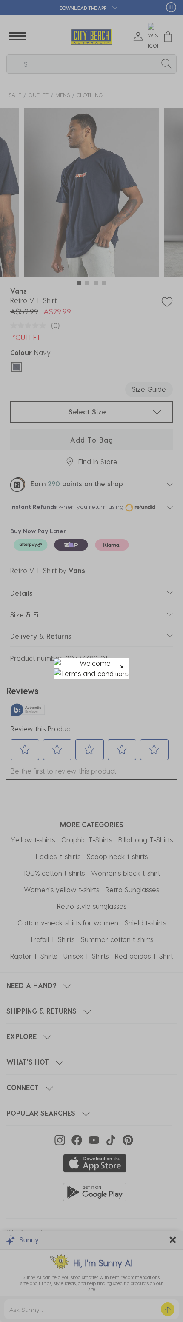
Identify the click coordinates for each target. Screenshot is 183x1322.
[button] (121, 665)
